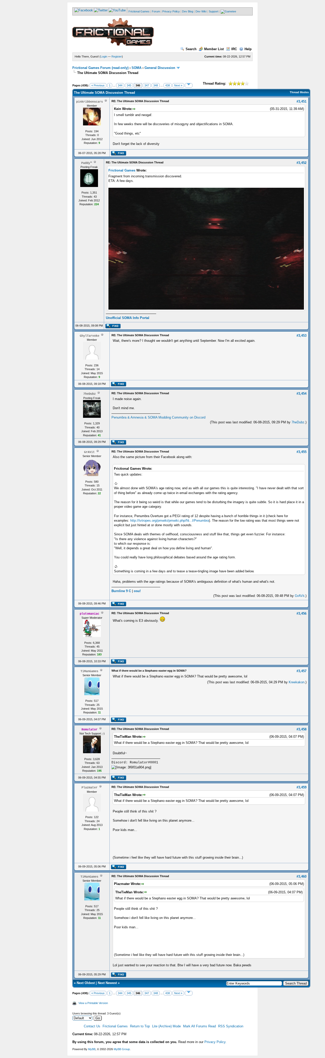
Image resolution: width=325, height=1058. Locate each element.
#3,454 (301, 393)
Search (191, 49)
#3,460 (301, 876)
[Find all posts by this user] (118, 154)
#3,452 (301, 163)
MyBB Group (122, 1049)
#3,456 (301, 613)
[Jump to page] (188, 85)
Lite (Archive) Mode (166, 1026)
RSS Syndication (230, 1026)
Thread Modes (299, 92)
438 (167, 85)
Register (116, 56)
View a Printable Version (93, 1003)
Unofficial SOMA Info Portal (127, 318)
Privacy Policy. (215, 1042)
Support (213, 11)
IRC (234, 49)
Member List (214, 49)
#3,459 (301, 787)
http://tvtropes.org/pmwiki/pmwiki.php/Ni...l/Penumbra (169, 520)
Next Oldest (86, 983)
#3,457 (301, 671)
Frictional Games (139, 11)
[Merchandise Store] (228, 11)
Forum (156, 11)
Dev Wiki (201, 11)
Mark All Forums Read (199, 1026)
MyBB (91, 1049)
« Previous (98, 85)
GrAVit (299, 596)
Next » (178, 85)
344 (120, 85)
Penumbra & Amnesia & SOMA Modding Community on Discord (158, 417)
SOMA (136, 68)
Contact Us (92, 1026)
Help (248, 49)
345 (129, 85)
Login (104, 56)
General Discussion (159, 68)
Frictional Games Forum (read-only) (100, 68)
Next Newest (107, 983)
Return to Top (140, 1026)
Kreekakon (296, 682)
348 (155, 85)
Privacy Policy (171, 11)
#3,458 (301, 729)
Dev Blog (187, 11)
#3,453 (301, 335)
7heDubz (297, 422)
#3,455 (301, 452)
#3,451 (301, 101)
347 (146, 85)
